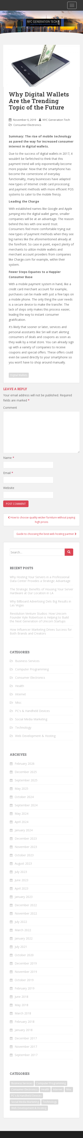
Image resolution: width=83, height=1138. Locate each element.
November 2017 (26, 1047)
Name (8, 458)
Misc (18, 702)
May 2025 (21, 788)
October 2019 (24, 980)
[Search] (69, 552)
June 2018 (21, 997)
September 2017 (26, 1055)
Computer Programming (32, 669)
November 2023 (26, 847)
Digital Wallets (18, 375)
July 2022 (21, 922)
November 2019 (26, 972)
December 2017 (26, 1038)
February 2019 (24, 988)
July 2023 (21, 872)
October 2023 (24, 855)
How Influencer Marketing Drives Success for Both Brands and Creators (41, 631)
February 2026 (24, 764)
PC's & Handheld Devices (32, 711)
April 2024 (21, 822)
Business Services (27, 661)
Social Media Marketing (31, 719)
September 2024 (26, 805)
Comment (10, 408)
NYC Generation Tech (56, 120)
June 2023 (21, 880)
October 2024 (24, 797)
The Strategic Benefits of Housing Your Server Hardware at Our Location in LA (41, 591)
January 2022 (24, 938)
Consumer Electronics (27, 125)
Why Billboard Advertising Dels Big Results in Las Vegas (40, 603)
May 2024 (21, 813)
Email (8, 473)
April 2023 (21, 888)
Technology (23, 727)
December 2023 (26, 838)
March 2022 (23, 930)
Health (19, 686)
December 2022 (26, 905)
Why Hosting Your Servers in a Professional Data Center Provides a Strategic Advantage (40, 579)
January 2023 (24, 897)
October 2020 (24, 955)
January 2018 (24, 1030)
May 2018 (21, 1005)
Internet (20, 694)
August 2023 (23, 863)
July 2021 (21, 947)
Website (8, 488)
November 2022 (26, 913)
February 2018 (24, 1022)
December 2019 (26, 963)
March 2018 (23, 1013)
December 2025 (26, 772)
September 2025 (26, 780)
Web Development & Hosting (35, 736)
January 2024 (24, 830)
